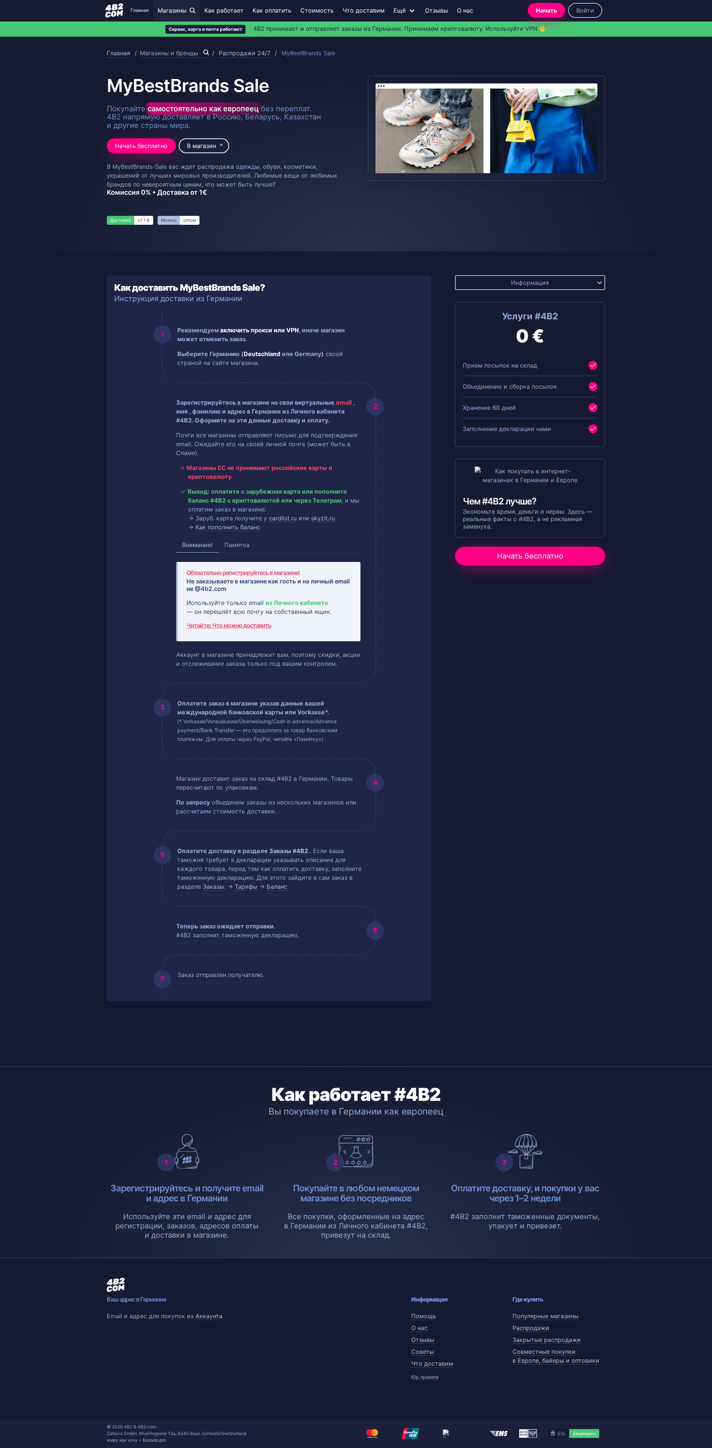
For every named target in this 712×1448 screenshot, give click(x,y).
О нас (465, 10)
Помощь (423, 1316)
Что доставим (364, 10)
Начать (546, 10)
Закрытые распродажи (546, 1339)
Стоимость (317, 10)
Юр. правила (425, 1377)
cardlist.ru (283, 518)
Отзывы (436, 10)
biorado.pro (154, 1440)
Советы (422, 1351)
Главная (140, 10)
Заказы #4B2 (288, 851)
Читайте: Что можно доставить (229, 625)
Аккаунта (208, 1316)
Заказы (213, 886)
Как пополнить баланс (227, 527)
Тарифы (246, 886)
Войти (585, 10)
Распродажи (530, 1328)
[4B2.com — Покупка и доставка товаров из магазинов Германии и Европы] (114, 10)
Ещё (399, 10)
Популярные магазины (545, 1316)
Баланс (277, 886)
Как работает (224, 10)
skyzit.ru (323, 518)
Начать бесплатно (141, 145)
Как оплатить (272, 10)
